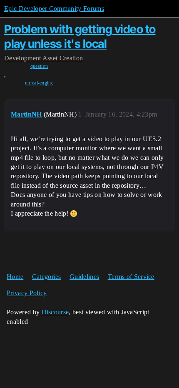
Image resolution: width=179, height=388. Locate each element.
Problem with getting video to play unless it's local (80, 36)
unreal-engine (39, 83)
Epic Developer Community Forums (54, 8)
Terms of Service (131, 276)
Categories (46, 276)
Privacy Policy (27, 292)
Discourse (55, 312)
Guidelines (84, 276)
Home (15, 276)
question (39, 66)
